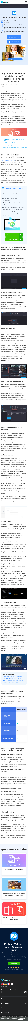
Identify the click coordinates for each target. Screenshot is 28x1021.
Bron (6, 5)
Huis (2, 5)
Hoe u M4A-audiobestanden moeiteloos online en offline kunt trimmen (14, 681)
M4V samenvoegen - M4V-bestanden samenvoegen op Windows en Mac (13, 677)
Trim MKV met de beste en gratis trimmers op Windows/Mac (14, 918)
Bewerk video (11, 5)
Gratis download (15, 37)
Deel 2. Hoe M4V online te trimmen (11, 142)
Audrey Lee (5, 84)
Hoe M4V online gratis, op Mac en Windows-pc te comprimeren (14, 870)
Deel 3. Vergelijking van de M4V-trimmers (12, 145)
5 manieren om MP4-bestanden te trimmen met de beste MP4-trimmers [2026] (14, 894)
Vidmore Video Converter (14, 17)
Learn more (14, 1019)
